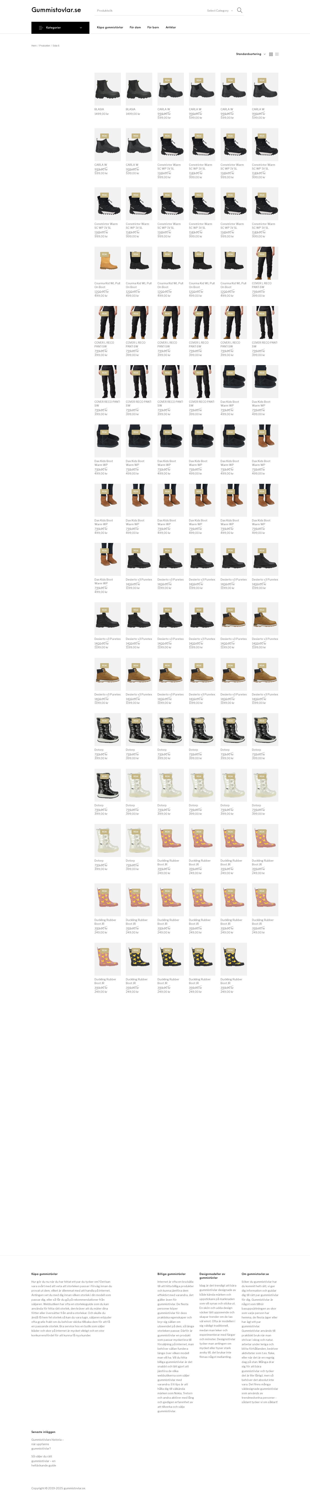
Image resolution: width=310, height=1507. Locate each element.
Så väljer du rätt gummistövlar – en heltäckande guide (43, 1461)
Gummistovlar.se (56, 10)
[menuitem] (110, 28)
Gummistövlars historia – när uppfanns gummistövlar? (47, 1444)
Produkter (44, 45)
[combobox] (220, 10)
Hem (34, 45)
